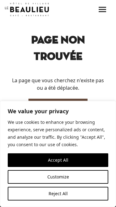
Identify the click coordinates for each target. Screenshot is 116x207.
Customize (58, 177)
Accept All (58, 160)
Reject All (58, 193)
